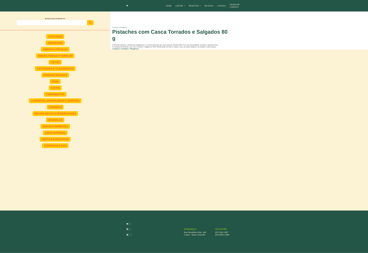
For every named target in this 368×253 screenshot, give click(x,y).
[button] (184, 6)
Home (169, 6)
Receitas (209, 6)
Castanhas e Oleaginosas (119, 27)
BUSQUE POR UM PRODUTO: (55, 18)
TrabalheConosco (235, 5)
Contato (221, 6)
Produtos (194, 6)
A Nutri (179, 6)
